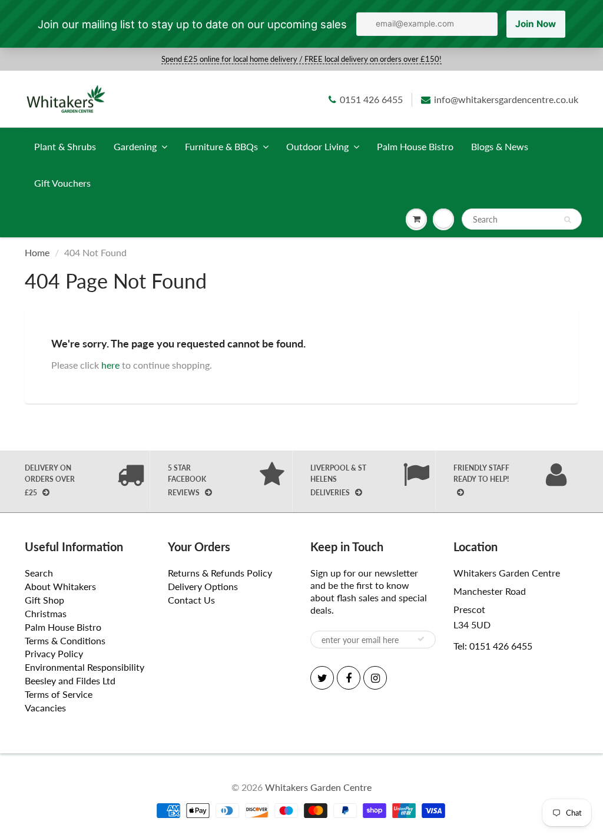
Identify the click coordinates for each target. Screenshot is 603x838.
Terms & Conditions (65, 640)
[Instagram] (375, 678)
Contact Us (191, 599)
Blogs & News (499, 146)
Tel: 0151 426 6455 (492, 645)
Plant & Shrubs (65, 146)
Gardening (135, 146)
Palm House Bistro (415, 146)
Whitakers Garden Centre (318, 787)
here (110, 364)
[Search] (567, 219)
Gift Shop (44, 599)
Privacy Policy (54, 653)
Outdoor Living (317, 146)
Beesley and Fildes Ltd (70, 680)
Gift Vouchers (62, 182)
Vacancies (45, 707)
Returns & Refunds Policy (220, 572)
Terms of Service (58, 694)
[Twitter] (322, 678)
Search (39, 572)
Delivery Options (203, 586)
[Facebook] (348, 678)
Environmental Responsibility (84, 667)
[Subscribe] (421, 639)
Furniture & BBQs (221, 146)
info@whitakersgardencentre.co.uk (506, 99)
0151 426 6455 (371, 99)
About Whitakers (60, 586)
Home (37, 252)
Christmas (46, 613)
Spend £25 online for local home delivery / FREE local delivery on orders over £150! (301, 59)
